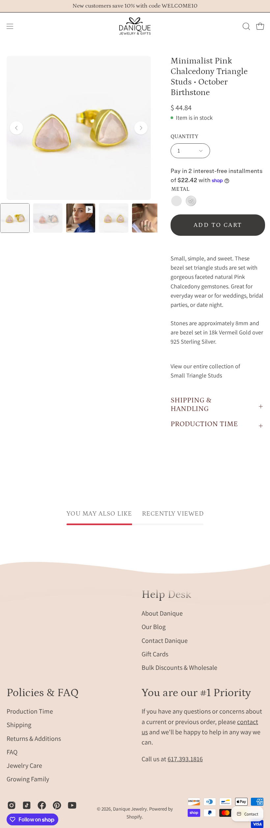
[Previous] (16, 127)
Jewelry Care (24, 765)
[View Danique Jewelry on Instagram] (11, 805)
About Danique (162, 613)
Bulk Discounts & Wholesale (179, 667)
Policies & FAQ (43, 693)
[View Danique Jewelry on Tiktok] (27, 805)
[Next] (141, 127)
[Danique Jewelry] (135, 26)
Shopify (134, 817)
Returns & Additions (34, 738)
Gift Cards (155, 653)
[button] (245, 26)
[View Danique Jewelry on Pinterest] (57, 805)
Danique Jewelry (130, 809)
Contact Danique (165, 640)
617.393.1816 (185, 759)
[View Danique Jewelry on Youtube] (72, 805)
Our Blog (154, 626)
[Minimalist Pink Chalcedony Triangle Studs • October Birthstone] (15, 218)
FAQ (12, 752)
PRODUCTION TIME (204, 424)
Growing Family (28, 779)
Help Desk (166, 594)
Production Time (30, 711)
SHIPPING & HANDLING (191, 404)
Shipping (19, 725)
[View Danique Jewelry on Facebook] (42, 805)
